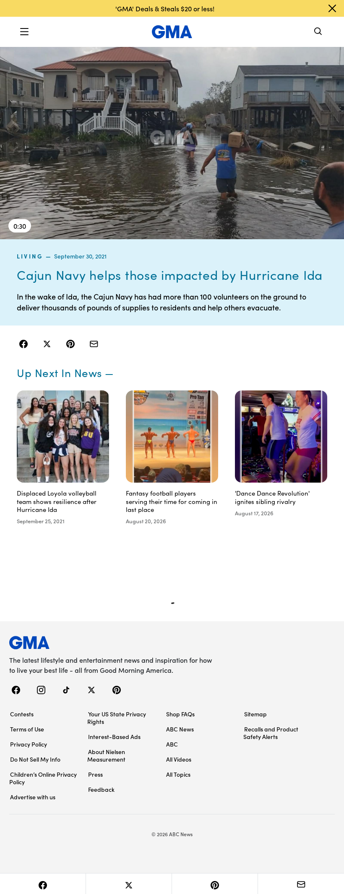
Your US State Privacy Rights (116, 718)
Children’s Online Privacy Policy (43, 778)
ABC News (180, 729)
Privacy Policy (28, 744)
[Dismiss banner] (332, 8)
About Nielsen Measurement (106, 755)
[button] (24, 32)
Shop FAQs (180, 714)
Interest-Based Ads (114, 736)
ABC (172, 744)
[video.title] (172, 142)
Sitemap (255, 714)
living (30, 256)
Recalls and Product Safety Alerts (270, 733)
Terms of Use (27, 729)
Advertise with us (32, 797)
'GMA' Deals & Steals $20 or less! (164, 8)
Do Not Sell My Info (35, 759)
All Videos (178, 759)
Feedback (101, 789)
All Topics (178, 774)
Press (95, 774)
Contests (22, 714)
